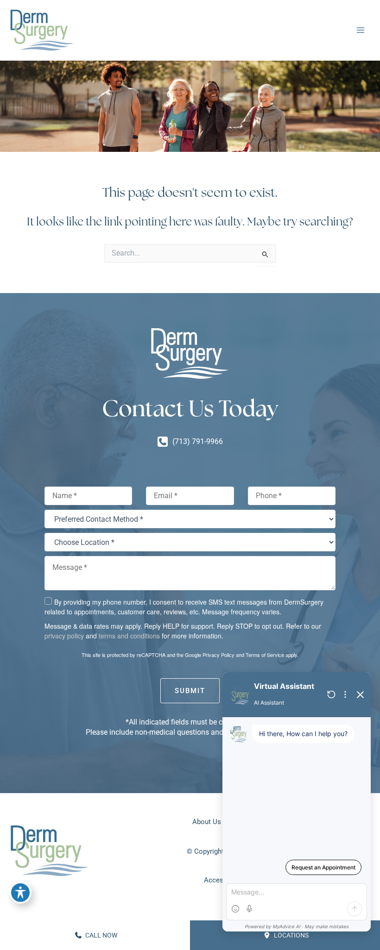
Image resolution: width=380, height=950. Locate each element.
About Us (206, 822)
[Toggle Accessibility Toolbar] (20, 892)
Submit (190, 691)
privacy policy (64, 635)
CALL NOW (100, 935)
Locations (290, 935)
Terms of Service (265, 654)
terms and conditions (129, 635)
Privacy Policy (218, 654)
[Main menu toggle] (360, 30)
